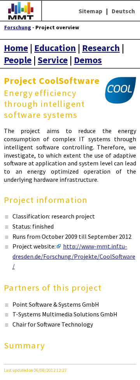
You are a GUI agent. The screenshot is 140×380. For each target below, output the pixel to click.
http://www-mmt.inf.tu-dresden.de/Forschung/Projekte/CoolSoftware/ (73, 256)
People (18, 60)
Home (16, 48)
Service (53, 60)
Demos (88, 60)
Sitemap (90, 11)
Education (55, 48)
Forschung (17, 27)
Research (101, 48)
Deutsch (123, 11)
